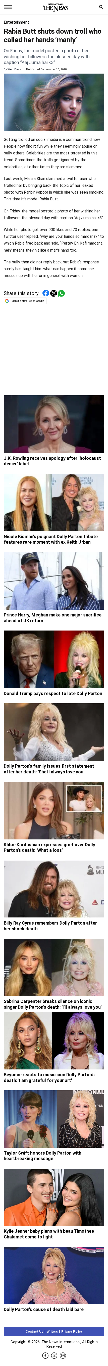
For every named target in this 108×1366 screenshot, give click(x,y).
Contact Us (34, 1331)
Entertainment (16, 22)
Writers (52, 1331)
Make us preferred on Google (28, 301)
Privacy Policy (71, 1331)
